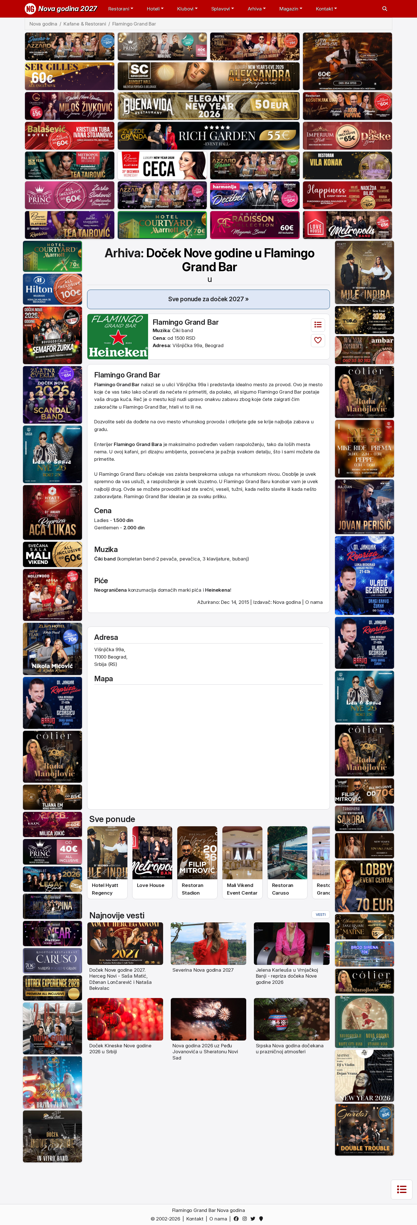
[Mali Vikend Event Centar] (52, 554)
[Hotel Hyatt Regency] (364, 272)
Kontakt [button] (324, 9)
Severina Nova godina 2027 (203, 970)
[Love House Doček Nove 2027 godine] (152, 853)
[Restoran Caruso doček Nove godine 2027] (288, 853)
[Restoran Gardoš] (364, 1129)
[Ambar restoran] (364, 350)
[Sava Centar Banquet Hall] (208, 75)
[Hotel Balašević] (70, 135)
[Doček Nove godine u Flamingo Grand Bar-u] (117, 336)
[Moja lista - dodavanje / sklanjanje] (318, 340)
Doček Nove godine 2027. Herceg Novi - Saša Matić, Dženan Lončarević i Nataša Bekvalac (120, 979)
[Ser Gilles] (70, 75)
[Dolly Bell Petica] (52, 1082)
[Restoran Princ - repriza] (162, 46)
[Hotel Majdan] (364, 506)
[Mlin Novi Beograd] (348, 61)
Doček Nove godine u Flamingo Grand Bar (230, 265)
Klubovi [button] (185, 9)
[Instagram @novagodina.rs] (245, 1219)
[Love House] (348, 224)
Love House (151, 885)
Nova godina (287, 602)
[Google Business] (262, 1219)
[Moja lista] (318, 325)
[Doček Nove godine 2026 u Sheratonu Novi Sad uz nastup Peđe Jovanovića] (209, 1019)
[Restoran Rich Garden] (208, 135)
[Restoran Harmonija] (255, 195)
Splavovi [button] (220, 9)
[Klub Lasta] (364, 448)
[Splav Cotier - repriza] (52, 756)
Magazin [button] (288, 9)
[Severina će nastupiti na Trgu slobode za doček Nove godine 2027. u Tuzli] (209, 943)
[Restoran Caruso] (52, 960)
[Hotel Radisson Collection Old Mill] (255, 224)
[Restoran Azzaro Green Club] (255, 165)
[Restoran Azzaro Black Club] (162, 195)
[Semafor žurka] (52, 335)
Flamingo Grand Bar (186, 322)
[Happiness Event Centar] (348, 195)
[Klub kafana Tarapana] (364, 818)
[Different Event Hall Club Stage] (52, 933)
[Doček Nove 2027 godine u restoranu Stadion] (197, 853)
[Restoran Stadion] (364, 790)
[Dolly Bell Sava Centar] (364, 1075)
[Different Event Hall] (52, 906)
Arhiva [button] (255, 9)
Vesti (321, 914)
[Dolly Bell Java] (364, 1021)
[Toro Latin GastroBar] (364, 319)
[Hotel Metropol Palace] (70, 165)
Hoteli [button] (153, 9)
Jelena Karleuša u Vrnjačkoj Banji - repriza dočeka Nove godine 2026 (287, 976)
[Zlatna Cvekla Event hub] (52, 394)
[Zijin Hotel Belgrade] (52, 648)
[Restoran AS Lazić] (52, 797)
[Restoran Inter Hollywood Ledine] (52, 594)
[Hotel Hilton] (52, 289)
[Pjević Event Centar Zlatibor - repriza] (70, 224)
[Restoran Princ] (70, 195)
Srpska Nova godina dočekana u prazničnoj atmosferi (290, 1048)
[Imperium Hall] (348, 135)
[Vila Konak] (348, 165)
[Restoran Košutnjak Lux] (348, 105)
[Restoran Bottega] (364, 845)
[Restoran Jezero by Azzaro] (70, 46)
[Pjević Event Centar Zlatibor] (162, 165)
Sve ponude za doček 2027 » (208, 299)
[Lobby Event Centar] (364, 886)
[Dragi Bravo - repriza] (52, 702)
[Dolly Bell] (52, 1136)
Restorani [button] (118, 9)
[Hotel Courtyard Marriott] (162, 224)
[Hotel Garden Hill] (255, 46)
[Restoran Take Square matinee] (364, 926)
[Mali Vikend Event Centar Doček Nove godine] (242, 853)
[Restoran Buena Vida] (208, 105)
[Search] (384, 9)
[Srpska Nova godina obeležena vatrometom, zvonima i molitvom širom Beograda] (292, 1019)
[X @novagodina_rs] (254, 1219)
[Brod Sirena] (364, 953)
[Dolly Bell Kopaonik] (52, 1028)
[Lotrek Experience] (52, 987)
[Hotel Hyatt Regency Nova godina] (107, 853)
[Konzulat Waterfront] (52, 879)
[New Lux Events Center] (52, 824)
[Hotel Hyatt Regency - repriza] (52, 512)
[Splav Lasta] (52, 454)
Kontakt (194, 1219)
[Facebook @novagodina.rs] (237, 1219)
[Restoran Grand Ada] (70, 105)
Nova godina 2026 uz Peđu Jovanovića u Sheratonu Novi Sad (205, 1052)
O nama (314, 602)
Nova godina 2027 (67, 9)
